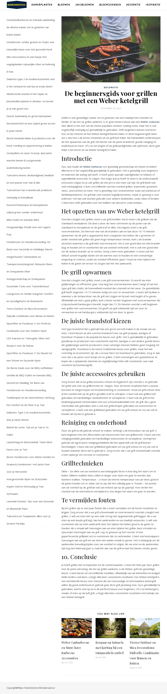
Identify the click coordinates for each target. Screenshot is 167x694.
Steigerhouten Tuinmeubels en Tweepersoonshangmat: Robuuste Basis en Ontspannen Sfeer (29, 264)
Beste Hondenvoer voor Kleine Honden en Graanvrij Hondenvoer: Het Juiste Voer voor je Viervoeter (31, 464)
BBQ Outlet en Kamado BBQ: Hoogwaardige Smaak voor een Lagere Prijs (29, 227)
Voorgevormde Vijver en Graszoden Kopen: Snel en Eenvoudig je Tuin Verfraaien (27, 486)
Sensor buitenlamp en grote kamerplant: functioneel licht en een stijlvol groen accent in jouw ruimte (31, 123)
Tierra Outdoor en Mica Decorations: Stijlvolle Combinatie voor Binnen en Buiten (144, 653)
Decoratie (133, 5)
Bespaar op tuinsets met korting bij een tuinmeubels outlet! (110, 648)
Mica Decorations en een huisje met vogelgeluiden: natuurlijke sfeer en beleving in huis (31, 64)
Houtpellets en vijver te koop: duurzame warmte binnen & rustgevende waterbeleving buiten (29, 160)
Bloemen (64, 5)
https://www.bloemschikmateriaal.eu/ (36, 687)
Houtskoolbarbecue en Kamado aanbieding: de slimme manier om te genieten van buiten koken (31, 27)
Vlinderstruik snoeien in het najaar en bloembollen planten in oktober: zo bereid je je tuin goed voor (30, 101)
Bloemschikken (110, 5)
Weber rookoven (150, 121)
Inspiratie (153, 5)
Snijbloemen (84, 5)
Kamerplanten (41, 5)
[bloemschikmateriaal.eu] (17, 4)
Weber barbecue (92, 166)
